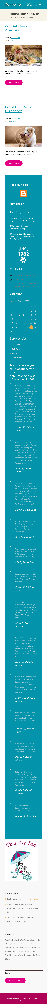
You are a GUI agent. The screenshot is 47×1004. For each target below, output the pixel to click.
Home (13, 17)
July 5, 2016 (15, 38)
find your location (35, 899)
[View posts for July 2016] (11, 301)
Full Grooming (17, 345)
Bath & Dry (16, 349)
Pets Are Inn (26, 998)
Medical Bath (17, 358)
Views (12, 41)
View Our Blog (15, 980)
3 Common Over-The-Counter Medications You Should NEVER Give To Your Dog (22, 236)
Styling (14, 353)
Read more (14, 82)
